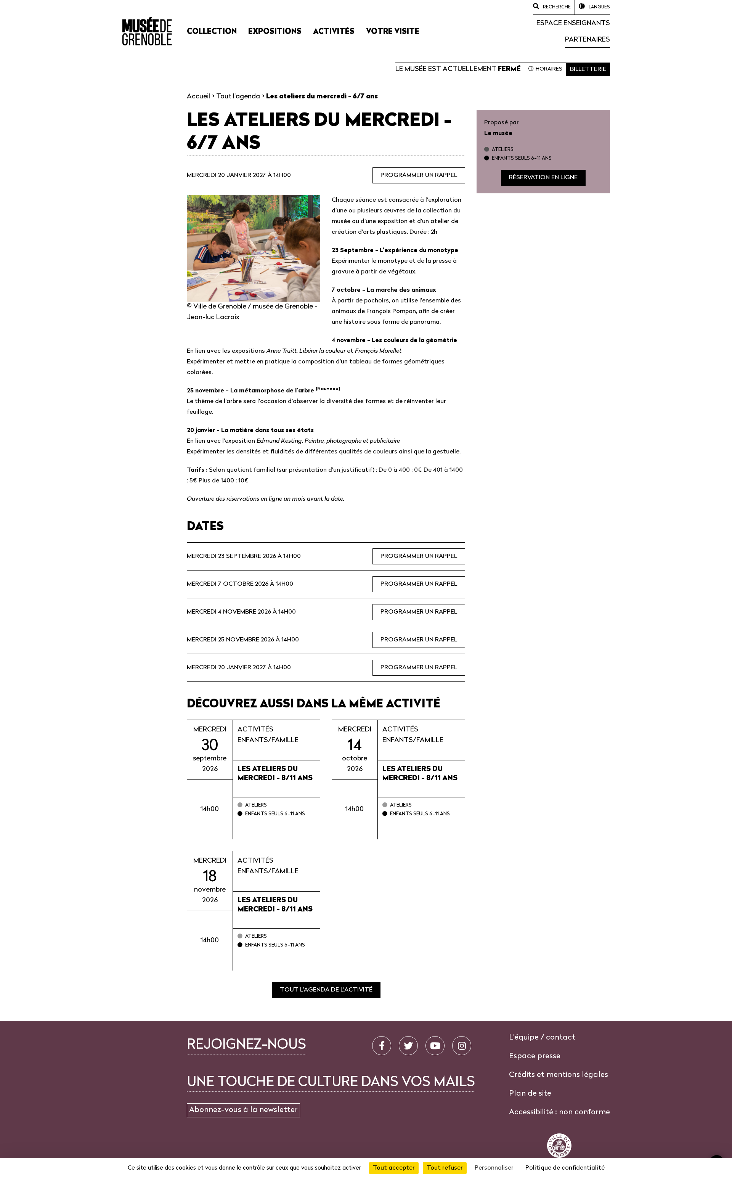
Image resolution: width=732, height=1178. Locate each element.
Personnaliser (494, 1168)
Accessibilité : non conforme (559, 1112)
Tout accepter (394, 1168)
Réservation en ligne (543, 178)
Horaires (549, 69)
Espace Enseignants (573, 23)
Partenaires (587, 39)
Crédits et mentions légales (558, 1075)
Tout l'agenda (238, 96)
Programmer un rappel (418, 175)
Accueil (198, 96)
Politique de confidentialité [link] (565, 1168)
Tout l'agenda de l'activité (326, 990)
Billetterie (588, 69)
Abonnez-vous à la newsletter (243, 1110)
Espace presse (534, 1056)
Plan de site (530, 1094)
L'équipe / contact (542, 1037)
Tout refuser (445, 1168)
